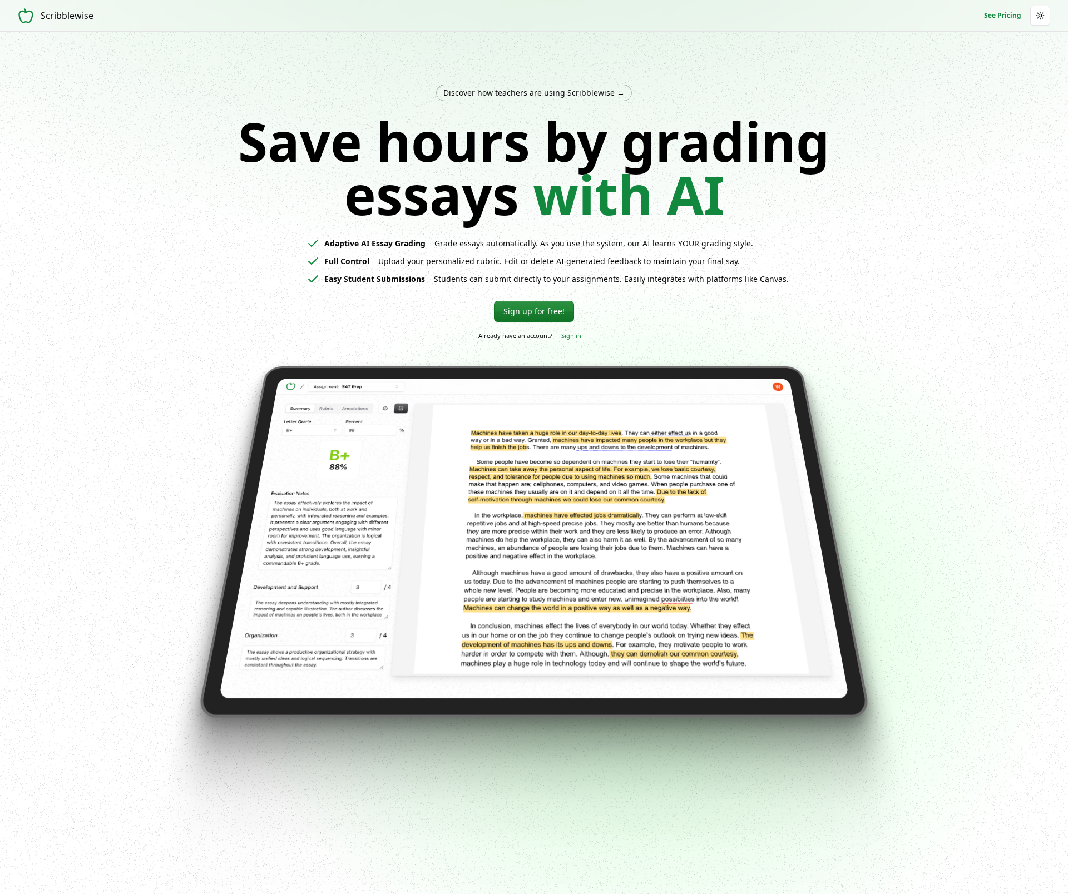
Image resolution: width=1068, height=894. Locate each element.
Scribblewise (67, 15)
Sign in (571, 335)
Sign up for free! (534, 311)
